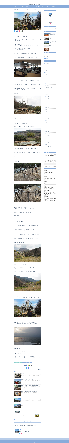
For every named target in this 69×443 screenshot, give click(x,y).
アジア (50, 127)
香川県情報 (20, 362)
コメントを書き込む (27, 421)
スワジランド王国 (51, 100)
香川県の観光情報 (16, 362)
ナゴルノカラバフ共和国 (51, 146)
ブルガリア (51, 105)
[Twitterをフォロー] (26, 368)
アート (28, 362)
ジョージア (51, 140)
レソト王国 (51, 98)
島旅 (26, 362)
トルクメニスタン (51, 135)
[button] (55, 29)
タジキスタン (51, 129)
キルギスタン (51, 131)
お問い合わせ (46, 58)
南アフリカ (51, 96)
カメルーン (51, 83)
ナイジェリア (51, 81)
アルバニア (51, 109)
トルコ (51, 148)
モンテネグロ (51, 113)
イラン (51, 137)
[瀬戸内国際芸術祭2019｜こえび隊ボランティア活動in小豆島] (17, 31)
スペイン (51, 124)
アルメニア (51, 144)
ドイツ (51, 120)
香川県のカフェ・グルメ (51, 70)
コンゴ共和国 (51, 85)
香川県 (30, 362)
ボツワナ (51, 90)
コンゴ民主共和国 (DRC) (51, 87)
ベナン (51, 79)
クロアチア (51, 118)
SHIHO (20, 429)
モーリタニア (51, 76)
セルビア (51, 116)
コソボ (51, 111)
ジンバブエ (51, 92)
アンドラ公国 (51, 122)
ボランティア (23, 362)
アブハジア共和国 (51, 142)
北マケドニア (51, 107)
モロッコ (51, 74)
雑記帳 (51, 65)
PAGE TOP (35, 439)
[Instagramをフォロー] (28, 368)
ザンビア (51, 89)
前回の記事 (26, 33)
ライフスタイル (50, 63)
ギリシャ (51, 103)
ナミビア (51, 94)
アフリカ (50, 72)
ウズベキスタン (51, 133)
